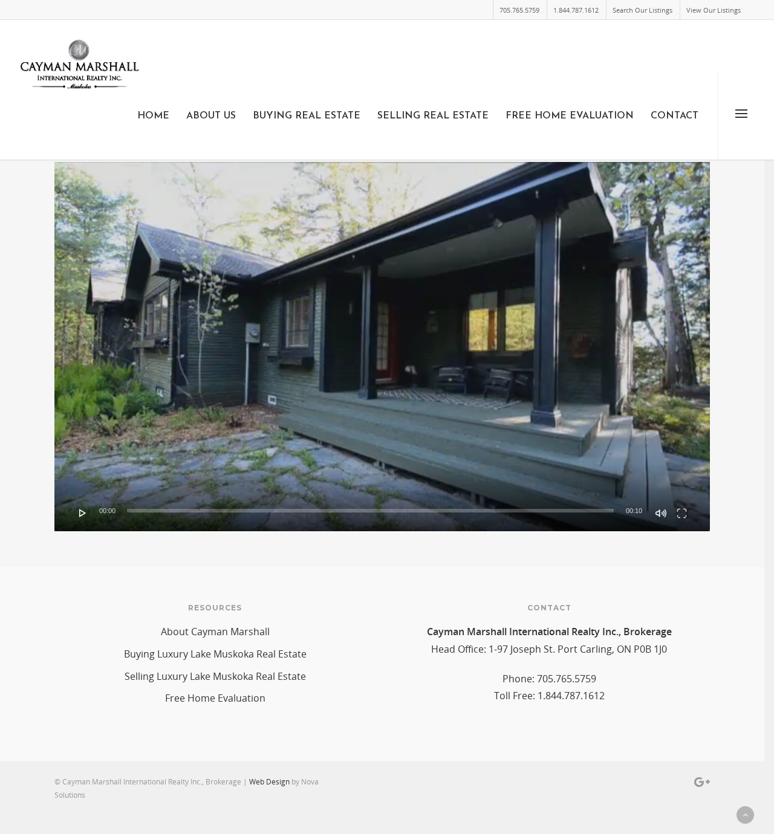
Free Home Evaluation (570, 116)
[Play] (82, 513)
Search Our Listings (642, 10)
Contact (674, 116)
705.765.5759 (519, 10)
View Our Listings (713, 10)
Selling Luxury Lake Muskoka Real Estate (215, 676)
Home (153, 116)
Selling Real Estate (433, 116)
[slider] (370, 510)
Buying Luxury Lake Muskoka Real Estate (215, 654)
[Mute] (660, 513)
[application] (382, 346)
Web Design (269, 782)
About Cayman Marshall (215, 631)
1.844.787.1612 (576, 10)
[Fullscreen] (682, 513)
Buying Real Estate (306, 116)
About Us (211, 116)
